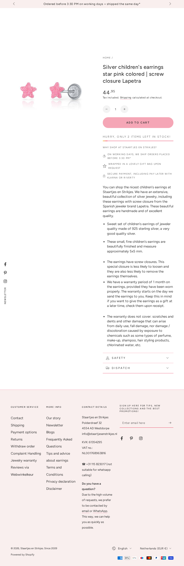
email (86, 511)
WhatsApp (100, 511)
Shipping (125, 97)
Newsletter (54, 425)
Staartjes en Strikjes (31, 548)
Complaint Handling (26, 453)
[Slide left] (14, 4)
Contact (17, 418)
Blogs (50, 432)
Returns (16, 439)
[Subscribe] (171, 422)
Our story (53, 418)
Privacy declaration (60, 481)
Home (107, 57)
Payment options (24, 432)
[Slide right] (169, 4)
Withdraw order (23, 446)
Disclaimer (54, 489)
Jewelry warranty (24, 460)
